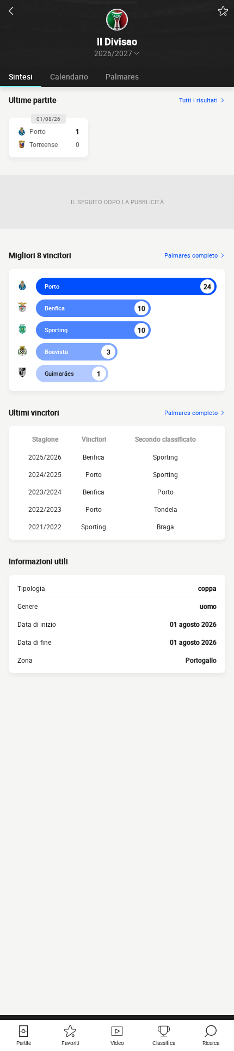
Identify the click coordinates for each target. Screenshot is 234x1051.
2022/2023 (44, 509)
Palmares (122, 76)
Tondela (165, 509)
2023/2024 (44, 491)
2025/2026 (44, 457)
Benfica (55, 308)
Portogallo (201, 660)
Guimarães (59, 373)
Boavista (56, 351)
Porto (52, 286)
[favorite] (223, 11)
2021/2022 (44, 526)
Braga (165, 526)
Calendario (69, 76)
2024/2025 (44, 474)
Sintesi (21, 76)
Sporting (56, 330)
